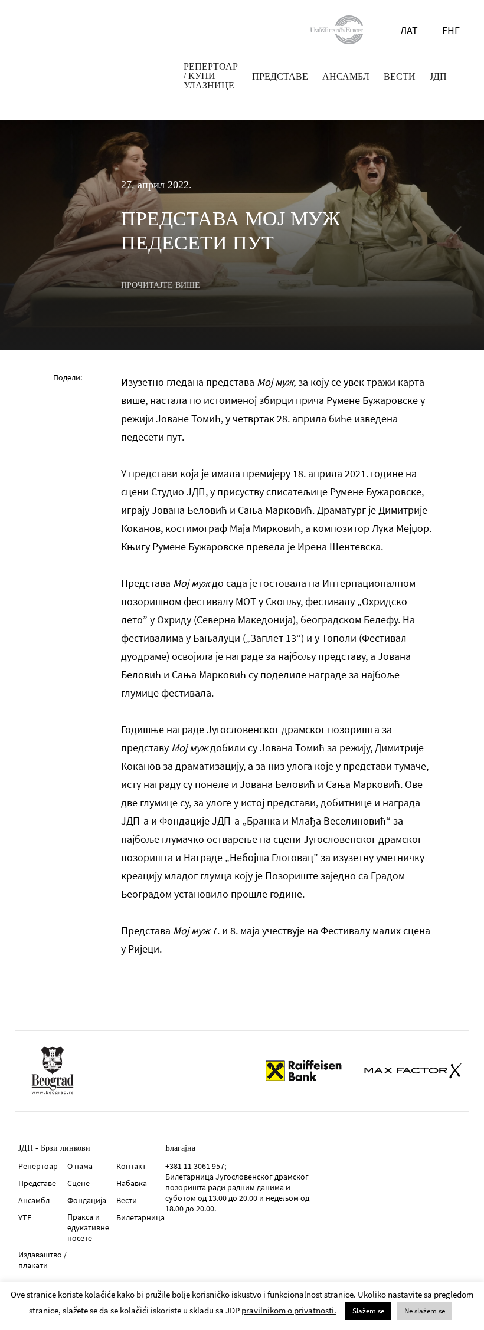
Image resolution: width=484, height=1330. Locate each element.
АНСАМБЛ (345, 76)
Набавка (131, 1183)
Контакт (131, 1166)
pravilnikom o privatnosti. (288, 1310)
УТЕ (24, 1217)
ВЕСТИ (400, 76)
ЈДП (438, 76)
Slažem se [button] (368, 1311)
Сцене (78, 1183)
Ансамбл (34, 1200)
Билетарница (140, 1217)
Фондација (86, 1200)
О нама (80, 1166)
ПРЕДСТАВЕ (280, 76)
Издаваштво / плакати (42, 1259)
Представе (37, 1183)
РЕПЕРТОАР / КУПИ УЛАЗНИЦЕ (211, 76)
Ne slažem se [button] (424, 1311)
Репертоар (38, 1166)
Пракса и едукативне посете (88, 1227)
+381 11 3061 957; (195, 1166)
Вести (126, 1200)
